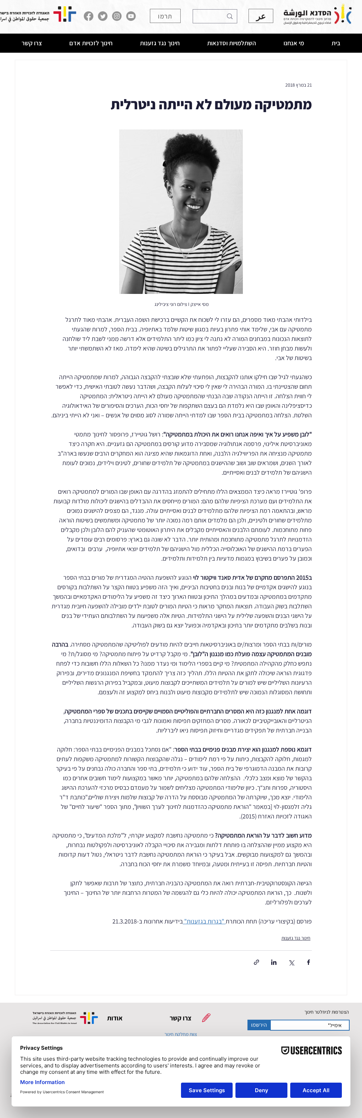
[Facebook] (88, 16)
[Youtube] (131, 16)
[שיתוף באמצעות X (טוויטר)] (291, 962)
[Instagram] (117, 16)
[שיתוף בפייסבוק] (308, 962)
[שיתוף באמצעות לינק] (256, 962)
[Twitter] (102, 16)
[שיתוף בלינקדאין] (273, 962)
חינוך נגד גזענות (295, 938)
